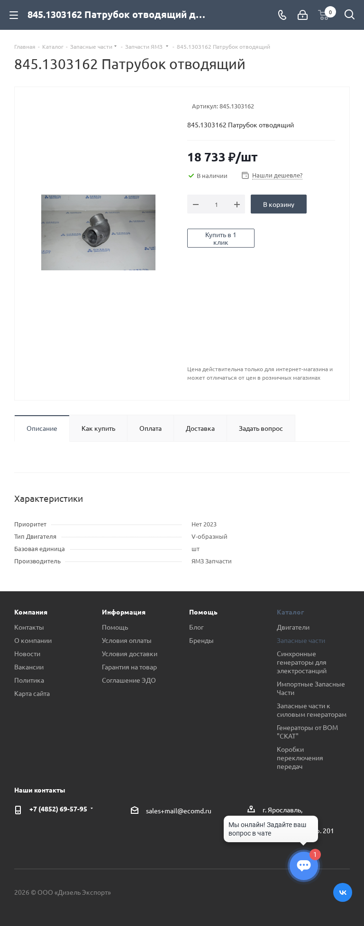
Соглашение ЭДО (129, 680)
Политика (29, 680)
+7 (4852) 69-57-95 (58, 808)
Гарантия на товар (129, 666)
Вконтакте (342, 892)
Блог (196, 627)
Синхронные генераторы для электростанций (302, 662)
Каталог (290, 611)
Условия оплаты (127, 640)
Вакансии (29, 666)
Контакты (29, 627)
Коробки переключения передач (300, 757)
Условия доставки (129, 653)
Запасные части (301, 640)
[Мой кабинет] (303, 14)
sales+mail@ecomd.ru (178, 810)
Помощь (115, 627)
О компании (33, 640)
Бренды (201, 640)
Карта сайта (32, 693)
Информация (124, 611)
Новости (27, 653)
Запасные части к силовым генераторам (311, 709)
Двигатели (293, 627)
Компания (30, 611)
